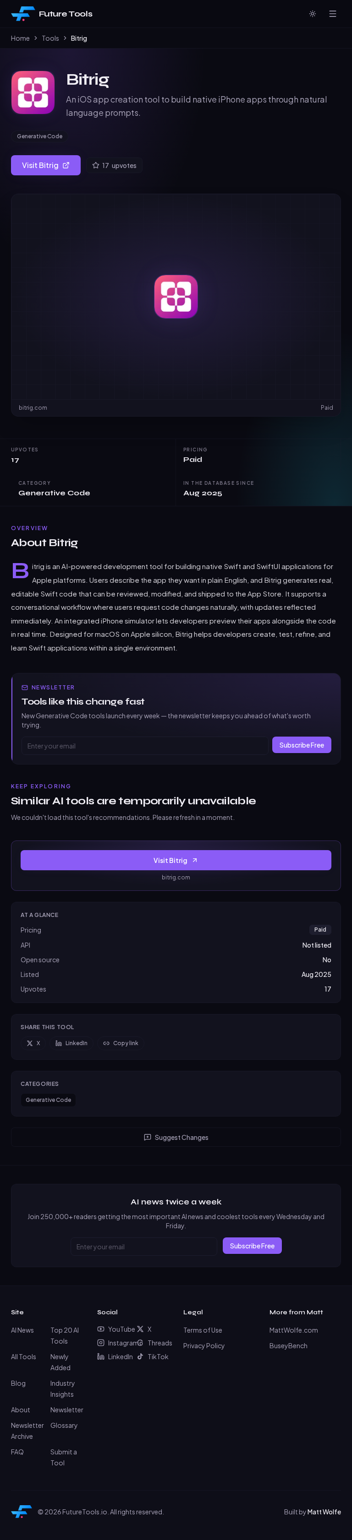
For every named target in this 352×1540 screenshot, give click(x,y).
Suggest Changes (182, 1137)
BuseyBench (289, 1345)
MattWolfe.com (294, 1330)
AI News (22, 1330)
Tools (50, 38)
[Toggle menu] (332, 13)
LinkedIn (77, 1043)
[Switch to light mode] (312, 13)
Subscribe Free (302, 745)
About (20, 1409)
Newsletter (66, 1409)
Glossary (64, 1425)
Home (20, 38)
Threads (158, 1343)
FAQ (17, 1452)
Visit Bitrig (40, 165)
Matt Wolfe (324, 1511)
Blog (18, 1383)
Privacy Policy (204, 1345)
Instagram (118, 1343)
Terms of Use (202, 1330)
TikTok (158, 1356)
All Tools (23, 1356)
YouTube (118, 1329)
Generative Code (39, 136)
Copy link (125, 1043)
